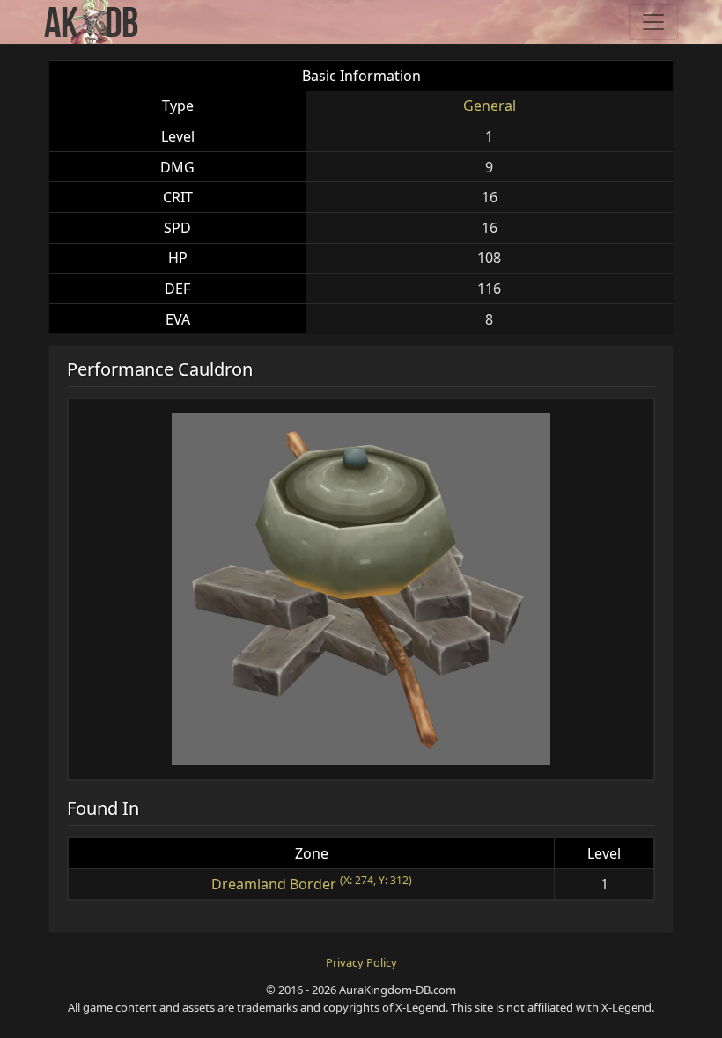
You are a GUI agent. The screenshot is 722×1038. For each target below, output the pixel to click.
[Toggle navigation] (653, 22)
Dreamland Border (273, 884)
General (489, 105)
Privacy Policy (361, 962)
